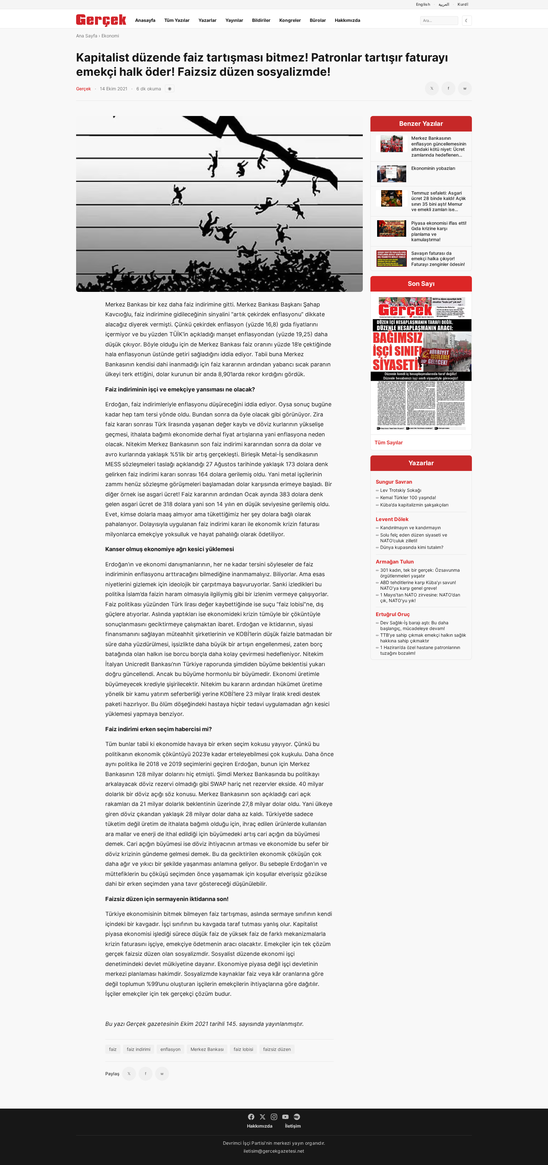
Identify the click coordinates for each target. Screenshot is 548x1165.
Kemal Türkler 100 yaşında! (408, 497)
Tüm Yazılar (177, 20)
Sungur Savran (394, 482)
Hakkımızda (347, 20)
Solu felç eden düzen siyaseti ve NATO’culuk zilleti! (413, 537)
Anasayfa (145, 20)
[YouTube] (285, 1117)
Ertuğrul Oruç (393, 614)
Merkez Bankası (207, 1049)
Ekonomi (110, 35)
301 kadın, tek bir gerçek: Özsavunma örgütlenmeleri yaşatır (420, 572)
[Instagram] (274, 1117)
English (423, 4)
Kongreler (290, 20)
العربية (444, 4)
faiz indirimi (138, 1049)
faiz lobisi (243, 1049)
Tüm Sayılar (389, 442)
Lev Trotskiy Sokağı (400, 490)
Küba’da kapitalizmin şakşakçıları (414, 504)
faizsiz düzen (277, 1049)
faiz (113, 1049)
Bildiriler (261, 20)
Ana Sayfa (86, 35)
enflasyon (170, 1049)
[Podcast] (297, 1117)
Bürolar (318, 20)
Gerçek (83, 88)
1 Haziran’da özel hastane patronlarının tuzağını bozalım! (420, 650)
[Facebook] (251, 1117)
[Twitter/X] (262, 1117)
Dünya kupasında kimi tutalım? (411, 547)
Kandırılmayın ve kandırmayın (410, 527)
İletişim (293, 1126)
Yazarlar (208, 20)
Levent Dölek (392, 519)
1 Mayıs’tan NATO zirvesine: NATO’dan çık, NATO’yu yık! (420, 597)
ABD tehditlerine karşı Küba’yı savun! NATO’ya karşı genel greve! (418, 585)
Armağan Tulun (395, 561)
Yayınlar (234, 20)
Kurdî (463, 4)
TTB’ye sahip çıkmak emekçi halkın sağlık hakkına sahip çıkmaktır (423, 637)
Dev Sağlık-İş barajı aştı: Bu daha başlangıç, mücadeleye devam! (414, 625)
